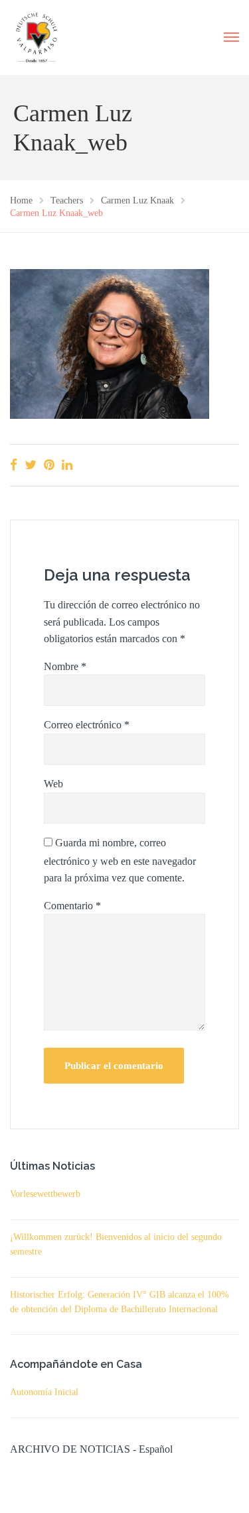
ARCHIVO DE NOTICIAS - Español (91, 1449)
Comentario (72, 905)
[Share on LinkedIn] (67, 465)
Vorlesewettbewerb (45, 1194)
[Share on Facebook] (13, 465)
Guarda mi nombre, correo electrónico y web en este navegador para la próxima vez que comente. (120, 860)
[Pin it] (49, 465)
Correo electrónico (86, 724)
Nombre (65, 666)
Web (53, 783)
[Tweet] (31, 465)
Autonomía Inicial (44, 1392)
